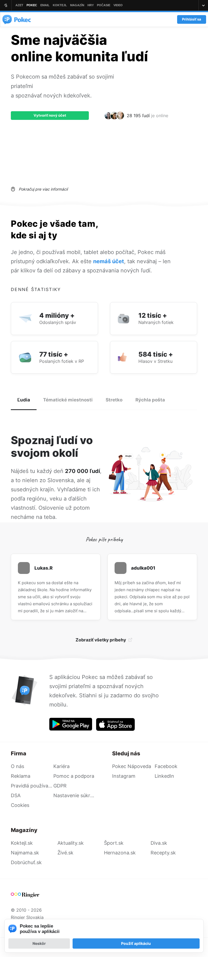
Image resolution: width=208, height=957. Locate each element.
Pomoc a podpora (73, 776)
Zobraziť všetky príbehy (101, 639)
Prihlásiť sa (191, 19)
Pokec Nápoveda (131, 766)
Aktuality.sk (70, 843)
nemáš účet (108, 261)
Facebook (166, 766)
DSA (16, 795)
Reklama (20, 776)
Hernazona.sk (120, 852)
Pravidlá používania (32, 786)
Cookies (20, 805)
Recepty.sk (163, 852)
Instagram (123, 776)
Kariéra (61, 766)
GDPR (60, 786)
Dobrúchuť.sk (26, 862)
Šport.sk (113, 843)
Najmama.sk (25, 852)
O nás (17, 766)
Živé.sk (65, 852)
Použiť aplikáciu (136, 943)
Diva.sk (159, 843)
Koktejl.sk (22, 843)
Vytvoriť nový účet (50, 115)
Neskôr (39, 943)
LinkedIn (164, 776)
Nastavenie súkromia (74, 795)
